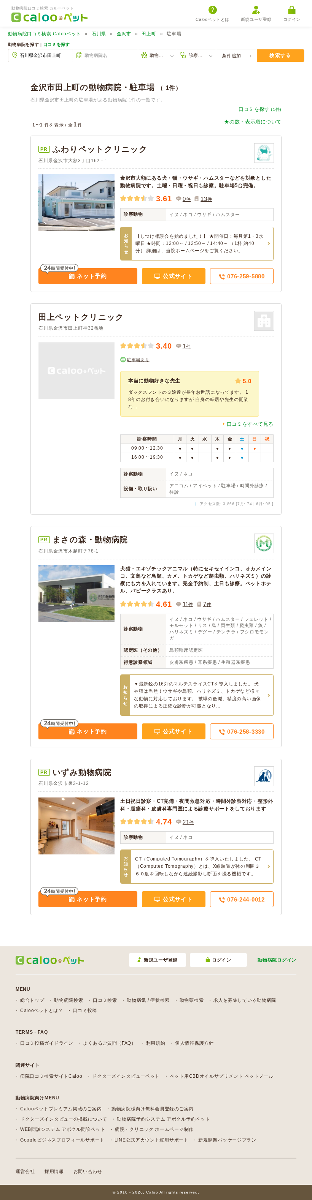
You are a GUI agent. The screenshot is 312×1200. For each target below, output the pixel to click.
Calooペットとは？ (41, 1010)
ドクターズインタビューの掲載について (63, 1119)
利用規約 (156, 1043)
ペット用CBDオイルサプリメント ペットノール (222, 1076)
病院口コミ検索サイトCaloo (51, 1076)
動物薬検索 (192, 1000)
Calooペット (44, 33)
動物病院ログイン (277, 960)
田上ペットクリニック (81, 317)
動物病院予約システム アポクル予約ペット (163, 1119)
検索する (280, 55)
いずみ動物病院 (82, 772)
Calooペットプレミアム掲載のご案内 (61, 1109)
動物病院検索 (68, 1000)
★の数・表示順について (253, 122)
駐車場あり (138, 359)
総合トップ (32, 1000)
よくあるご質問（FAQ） (109, 1043)
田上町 (149, 33)
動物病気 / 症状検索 (148, 1000)
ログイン (292, 19)
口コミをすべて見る (250, 424)
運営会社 (25, 1171)
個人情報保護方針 (194, 1043)
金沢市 (124, 33)
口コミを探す (56, 44)
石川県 (99, 33)
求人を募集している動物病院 (244, 1000)
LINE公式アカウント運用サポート (152, 1140)
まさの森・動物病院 (90, 539)
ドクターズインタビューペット (126, 1076)
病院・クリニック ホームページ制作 (154, 1129)
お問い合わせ (87, 1171)
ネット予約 (91, 276)
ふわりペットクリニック (100, 149)
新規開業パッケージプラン (227, 1140)
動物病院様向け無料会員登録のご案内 (152, 1109)
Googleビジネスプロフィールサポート (62, 1140)
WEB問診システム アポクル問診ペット (62, 1129)
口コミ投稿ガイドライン (46, 1043)
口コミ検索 (105, 1000)
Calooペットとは (212, 19)
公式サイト (177, 276)
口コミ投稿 (85, 1010)
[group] (189, 394)
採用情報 (54, 1171)
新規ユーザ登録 (256, 19)
